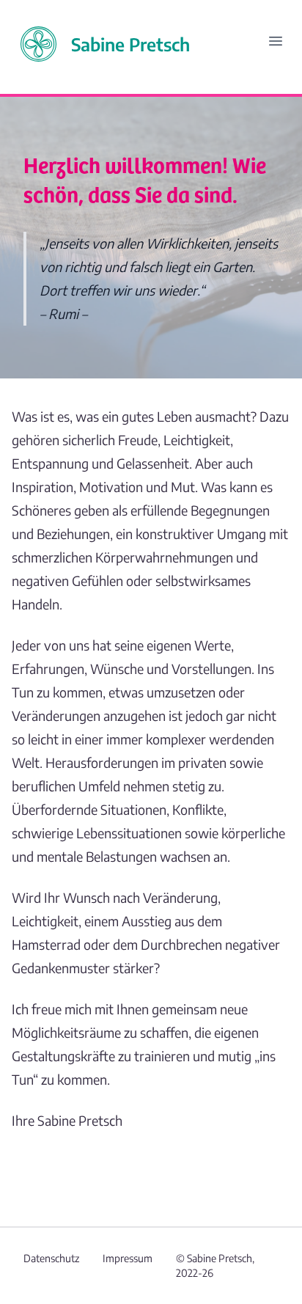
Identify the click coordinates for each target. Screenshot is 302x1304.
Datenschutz (51, 1258)
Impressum (127, 1258)
